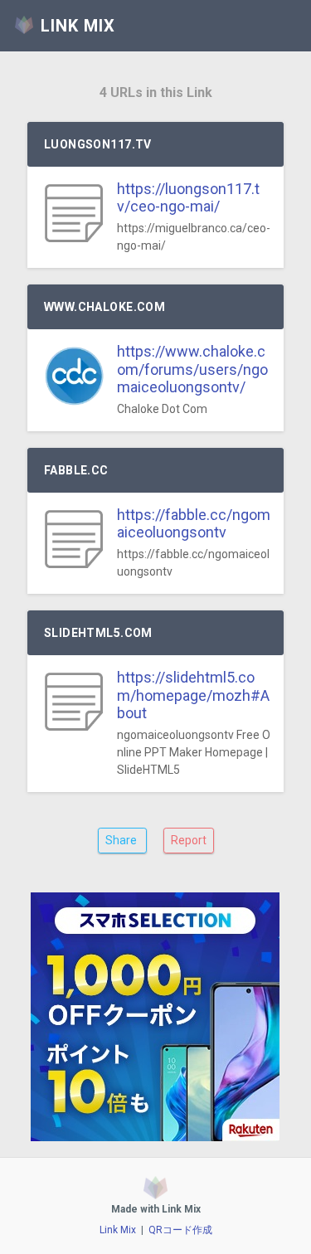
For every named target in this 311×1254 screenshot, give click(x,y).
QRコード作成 (180, 1230)
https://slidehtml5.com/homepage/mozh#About (193, 695)
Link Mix (118, 1230)
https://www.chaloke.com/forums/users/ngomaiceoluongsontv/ (192, 369)
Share (122, 840)
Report (189, 840)
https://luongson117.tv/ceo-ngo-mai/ (188, 198)
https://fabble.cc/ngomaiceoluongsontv (193, 524)
